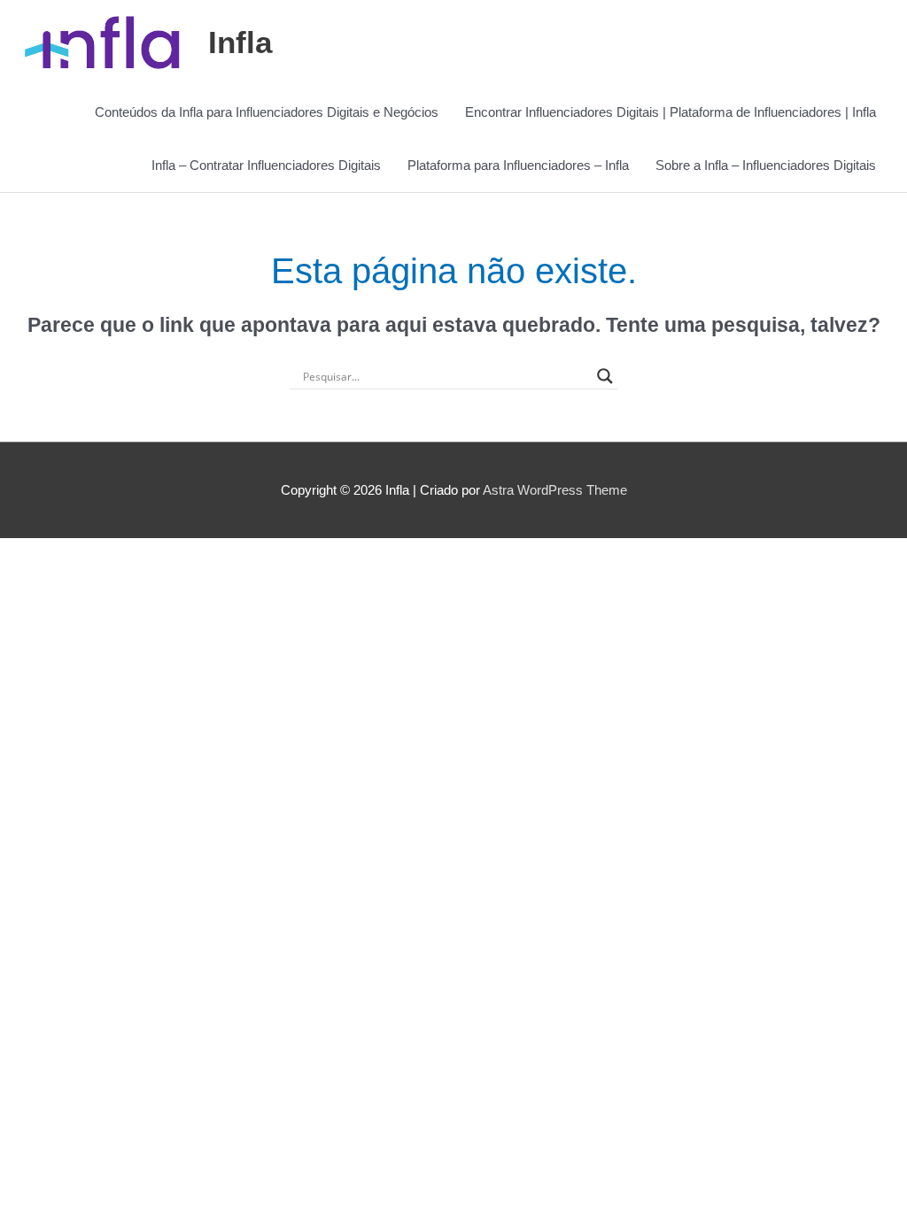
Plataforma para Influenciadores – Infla (518, 165)
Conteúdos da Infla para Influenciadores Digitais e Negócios (266, 111)
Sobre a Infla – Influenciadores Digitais (765, 165)
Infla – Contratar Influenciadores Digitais (266, 165)
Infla (240, 42)
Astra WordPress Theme (555, 489)
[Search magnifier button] (605, 376)
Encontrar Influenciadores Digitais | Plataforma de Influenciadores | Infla (670, 111)
